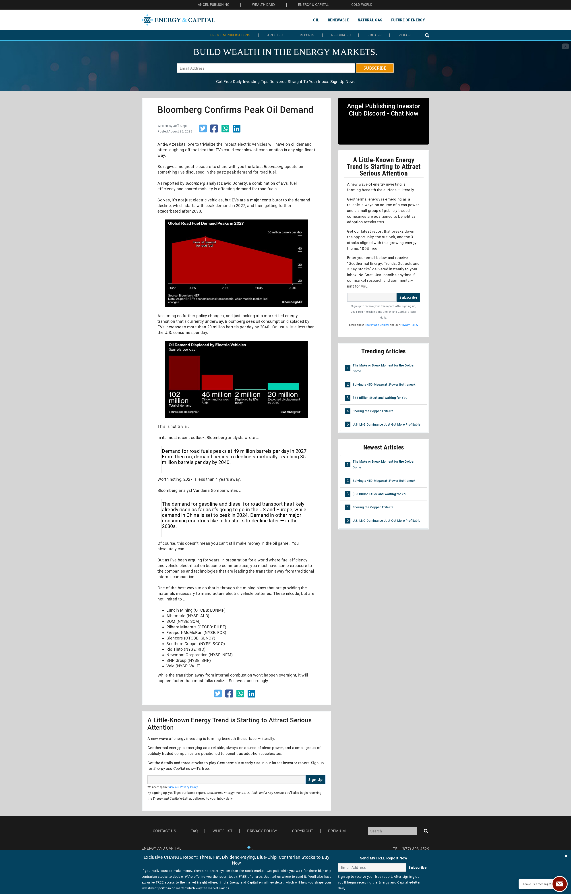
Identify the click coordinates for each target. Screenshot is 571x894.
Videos (405, 35)
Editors (374, 35)
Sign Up (315, 779)
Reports (307, 35)
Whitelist (222, 831)
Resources (341, 35)
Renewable (338, 20)
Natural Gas (370, 20)
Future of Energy (408, 20)
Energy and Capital (377, 325)
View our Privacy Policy (183, 787)
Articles (275, 35)
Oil (316, 20)
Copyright (302, 831)
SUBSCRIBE (375, 68)
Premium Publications (230, 35)
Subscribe (408, 297)
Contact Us (164, 831)
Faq (194, 831)
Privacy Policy (409, 325)
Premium (337, 831)
